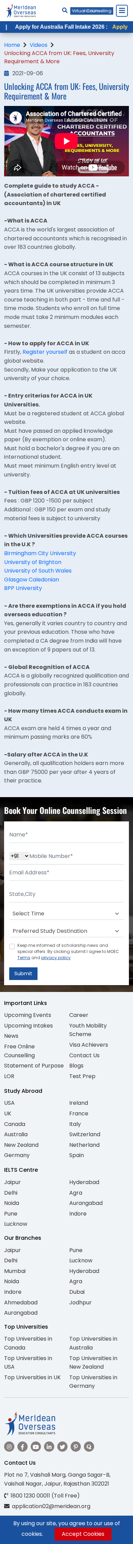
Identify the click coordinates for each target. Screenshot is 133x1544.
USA (9, 1103)
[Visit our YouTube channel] (36, 1446)
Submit (23, 973)
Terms (23, 958)
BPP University (23, 588)
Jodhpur (80, 1302)
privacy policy (56, 958)
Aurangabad (86, 1203)
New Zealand (21, 1145)
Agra (75, 1193)
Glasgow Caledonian (31, 579)
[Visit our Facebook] (22, 1446)
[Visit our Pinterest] (76, 1446)
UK (7, 1113)
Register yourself (45, 352)
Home (12, 45)
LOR (9, 1076)
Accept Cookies (83, 1534)
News (11, 1036)
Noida (11, 1203)
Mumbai (15, 1271)
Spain (76, 1155)
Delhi (10, 1193)
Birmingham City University (40, 553)
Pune (10, 1214)
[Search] (65, 10)
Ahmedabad (21, 1302)
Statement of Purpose (34, 1066)
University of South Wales (38, 571)
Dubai (77, 1292)
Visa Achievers (88, 1045)
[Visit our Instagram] (9, 1446)
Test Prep (82, 1076)
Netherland (84, 1145)
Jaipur (12, 1182)
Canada (14, 1124)
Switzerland (84, 1134)
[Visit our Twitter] (62, 1446)
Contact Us (84, 1055)
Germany (17, 1155)
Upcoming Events (27, 1015)
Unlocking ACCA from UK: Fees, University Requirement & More (59, 57)
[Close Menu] (122, 10)
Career (78, 1015)
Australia (16, 1134)
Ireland (78, 1103)
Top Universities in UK (32, 1377)
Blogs (76, 1066)
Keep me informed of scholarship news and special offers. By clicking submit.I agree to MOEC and (68, 951)
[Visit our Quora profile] (89, 1446)
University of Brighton (33, 562)
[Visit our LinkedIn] (49, 1446)
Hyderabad (84, 1182)
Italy (75, 1124)
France (78, 1113)
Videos (38, 45)
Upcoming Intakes (28, 1026)
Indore (78, 1214)
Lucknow (15, 1224)
